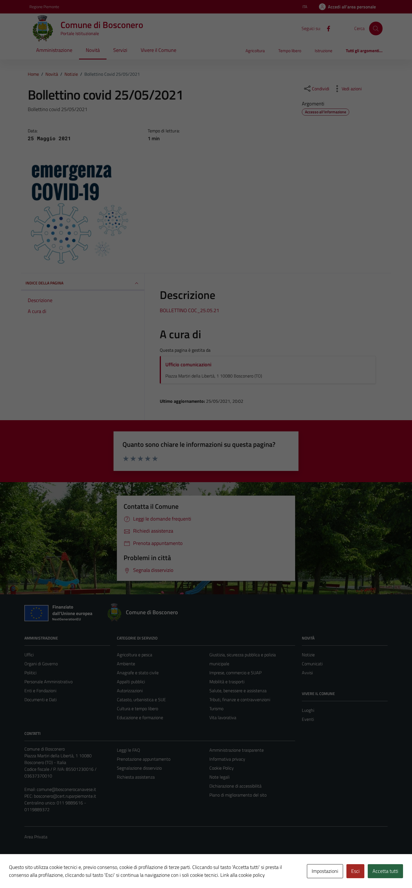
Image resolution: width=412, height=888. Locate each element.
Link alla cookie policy (242, 875)
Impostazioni (325, 871)
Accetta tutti (385, 871)
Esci (355, 871)
